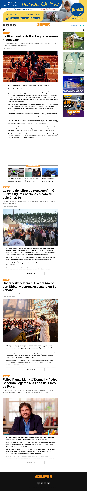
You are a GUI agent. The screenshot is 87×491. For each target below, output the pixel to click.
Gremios (44, 30)
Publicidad (49, 487)
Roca (24, 30)
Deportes (63, 30)
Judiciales (50, 30)
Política (57, 30)
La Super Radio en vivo (39, 487)
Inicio (13, 30)
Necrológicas (71, 30)
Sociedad (18, 30)
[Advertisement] (33, 153)
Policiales (37, 30)
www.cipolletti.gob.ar (13, 130)
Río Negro (30, 30)
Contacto (55, 487)
